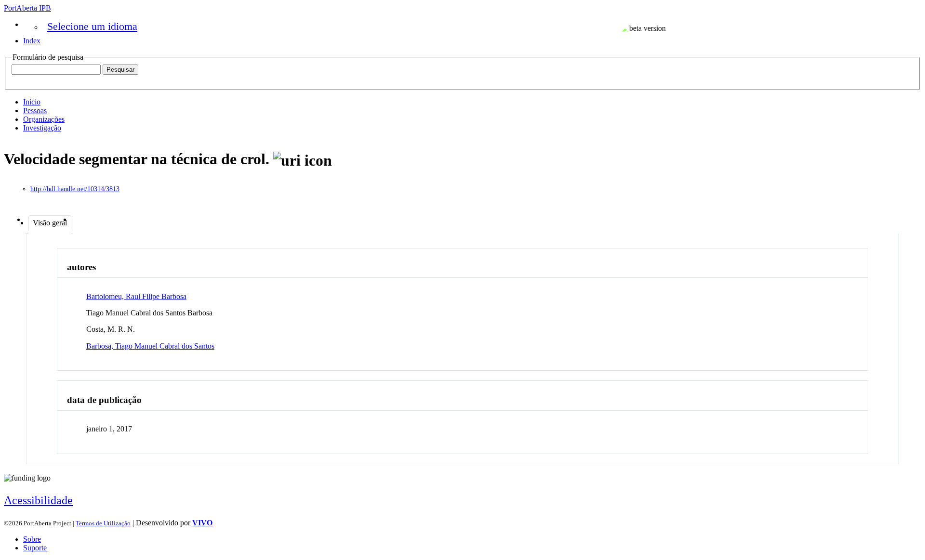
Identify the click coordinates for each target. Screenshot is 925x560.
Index (31, 41)
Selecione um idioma (92, 26)
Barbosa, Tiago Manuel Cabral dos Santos (150, 346)
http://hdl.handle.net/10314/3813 (74, 189)
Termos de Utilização (103, 523)
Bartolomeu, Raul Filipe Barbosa (136, 296)
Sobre (32, 539)
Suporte (35, 548)
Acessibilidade (38, 500)
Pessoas (35, 110)
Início (31, 102)
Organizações (44, 119)
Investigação (42, 128)
